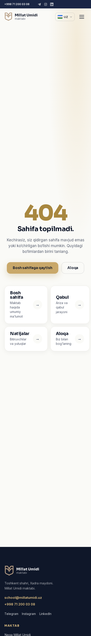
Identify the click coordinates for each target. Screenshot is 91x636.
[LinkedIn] (51, 4)
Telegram (11, 614)
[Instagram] (45, 4)
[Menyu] (82, 17)
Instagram (29, 614)
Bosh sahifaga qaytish (32, 267)
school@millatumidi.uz (23, 597)
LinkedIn (45, 614)
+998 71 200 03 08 (16, 4)
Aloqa (72, 267)
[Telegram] (39, 4)
